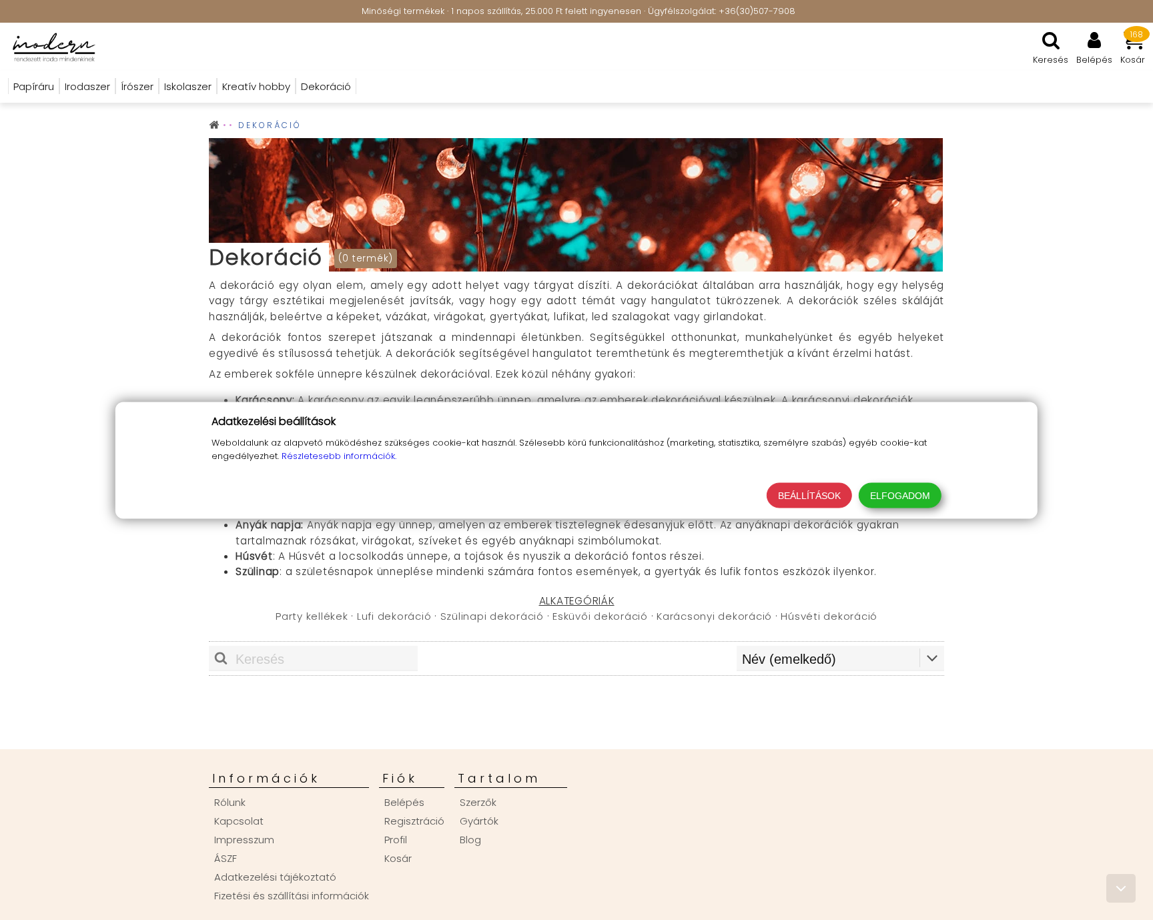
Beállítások (809, 495)
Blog (470, 840)
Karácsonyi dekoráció (714, 616)
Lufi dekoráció (394, 616)
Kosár (398, 858)
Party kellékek (312, 616)
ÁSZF (225, 858)
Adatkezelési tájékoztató (275, 877)
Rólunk (230, 802)
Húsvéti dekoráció (829, 616)
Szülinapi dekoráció (492, 616)
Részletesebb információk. (339, 455)
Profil (395, 840)
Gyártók (479, 821)
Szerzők (478, 802)
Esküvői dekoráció (600, 616)
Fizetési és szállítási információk (291, 896)
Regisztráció (414, 821)
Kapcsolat (239, 821)
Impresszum (244, 840)
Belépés (404, 802)
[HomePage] (50, 47)
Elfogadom (900, 495)
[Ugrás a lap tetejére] (1121, 888)
